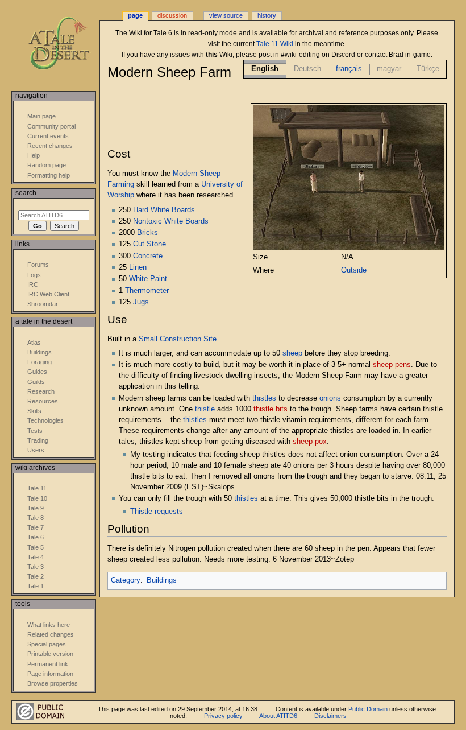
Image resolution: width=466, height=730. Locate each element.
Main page (41, 116)
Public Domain (368, 709)
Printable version (50, 653)
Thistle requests (156, 511)
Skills (34, 410)
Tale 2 (35, 576)
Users (35, 450)
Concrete (148, 256)
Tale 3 (35, 566)
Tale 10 (37, 498)
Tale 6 (35, 537)
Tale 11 (37, 488)
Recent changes (50, 145)
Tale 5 (35, 547)
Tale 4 (35, 557)
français (349, 69)
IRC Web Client (48, 294)
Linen (138, 267)
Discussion (172, 15)
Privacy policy (223, 715)
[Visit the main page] (67, 44)
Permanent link (47, 664)
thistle (205, 409)
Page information (50, 673)
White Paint (148, 279)
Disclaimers (330, 715)
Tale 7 (35, 527)
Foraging (39, 361)
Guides (37, 371)
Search (25, 192)
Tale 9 (35, 508)
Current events (48, 136)
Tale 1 (35, 586)
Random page (46, 165)
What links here (48, 624)
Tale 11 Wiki (274, 44)
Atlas (34, 342)
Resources (42, 401)
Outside (354, 270)
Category (125, 580)
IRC (32, 284)
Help (33, 155)
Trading (37, 440)
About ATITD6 (278, 715)
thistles (264, 398)
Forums (38, 264)
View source (226, 15)
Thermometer (147, 291)
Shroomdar (42, 303)
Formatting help (48, 175)
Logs (34, 274)
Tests (35, 430)
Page (135, 15)
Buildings (162, 580)
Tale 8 (35, 517)
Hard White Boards (164, 210)
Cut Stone (149, 244)
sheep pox (310, 442)
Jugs (141, 302)
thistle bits (270, 409)
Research (41, 391)
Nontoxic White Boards (171, 221)
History (266, 15)
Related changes (50, 634)
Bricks (147, 233)
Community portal (51, 126)
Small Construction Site (178, 339)
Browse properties (52, 683)
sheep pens (392, 365)
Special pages (46, 644)
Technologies (45, 420)
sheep (292, 353)
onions (330, 398)
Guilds (36, 381)
